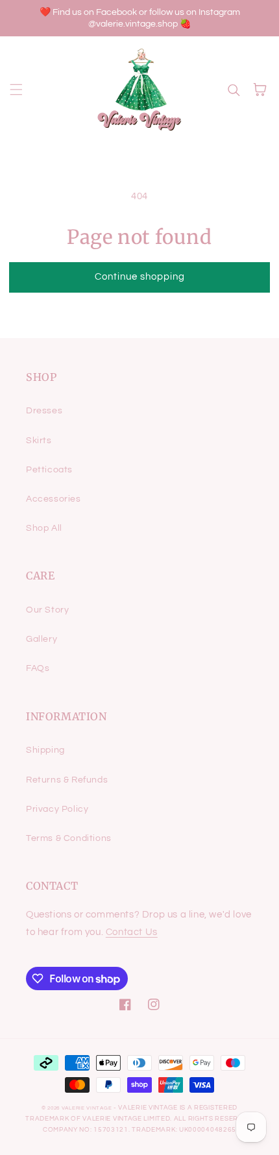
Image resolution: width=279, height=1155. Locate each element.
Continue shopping (140, 277)
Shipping (45, 750)
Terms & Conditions (69, 838)
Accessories (53, 499)
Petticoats (49, 469)
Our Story (47, 609)
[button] (16, 89)
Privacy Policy (57, 809)
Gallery (41, 639)
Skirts (39, 440)
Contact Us (132, 932)
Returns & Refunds (67, 779)
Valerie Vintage (87, 1108)
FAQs (37, 668)
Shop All (44, 528)
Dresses (44, 410)
